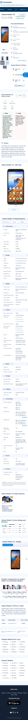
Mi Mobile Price (14, 641)
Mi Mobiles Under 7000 (14, 651)
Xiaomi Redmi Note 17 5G (23, 663)
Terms (12, 694)
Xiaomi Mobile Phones (9, 631)
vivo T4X (5, 670)
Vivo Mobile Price (22, 641)
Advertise (20, 692)
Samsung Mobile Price (6, 641)
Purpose (15, 692)
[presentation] (5, 559)
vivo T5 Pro (6, 678)
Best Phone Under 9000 (23, 649)
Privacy (25, 692)
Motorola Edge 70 (22, 673)
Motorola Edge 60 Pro (15, 675)
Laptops (9, 9)
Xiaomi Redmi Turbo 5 (6, 675)
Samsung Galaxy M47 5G (14, 673)
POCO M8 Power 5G (5, 673)
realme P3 (14, 668)
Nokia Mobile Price (23, 646)
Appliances (22, 9)
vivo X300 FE (14, 678)
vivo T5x (14, 670)
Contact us (3, 692)
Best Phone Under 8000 (6, 651)
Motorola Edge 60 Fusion (22, 675)
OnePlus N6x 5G (22, 668)
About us (9, 692)
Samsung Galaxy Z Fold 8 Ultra (6, 665)
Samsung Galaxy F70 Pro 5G (22, 665)
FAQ (16, 694)
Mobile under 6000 (6, 646)
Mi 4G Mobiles (22, 644)
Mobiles (2, 9)
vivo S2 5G (14, 663)
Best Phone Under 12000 (14, 646)
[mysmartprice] (6, 2)
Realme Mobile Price (14, 644)
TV (15, 9)
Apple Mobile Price (6, 649)
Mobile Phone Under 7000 (14, 649)
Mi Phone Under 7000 (23, 651)
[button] (1, 5)
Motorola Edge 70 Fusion (14, 665)
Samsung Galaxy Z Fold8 (5, 663)
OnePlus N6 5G (23, 670)
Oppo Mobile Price (6, 644)
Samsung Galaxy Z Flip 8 (5, 668)
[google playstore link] (14, 704)
